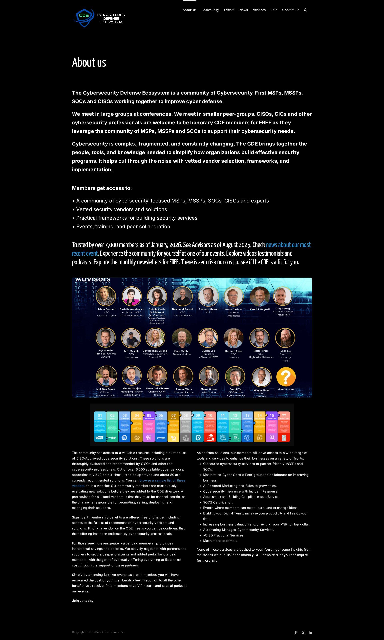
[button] (305, 9)
